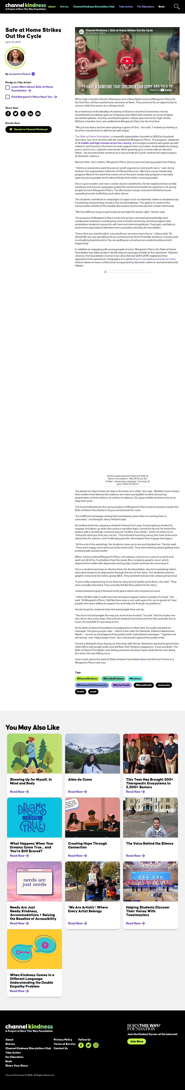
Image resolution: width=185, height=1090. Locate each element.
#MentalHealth (144, 685)
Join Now (136, 1041)
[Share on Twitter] (15, 113)
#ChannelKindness (87, 678)
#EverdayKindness (113, 678)
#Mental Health (121, 685)
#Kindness (135, 678)
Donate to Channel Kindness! (31, 129)
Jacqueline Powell (19, 74)
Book (162, 6)
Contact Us (61, 1048)
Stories (64, 6)
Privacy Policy (63, 1039)
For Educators (146, 6)
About (52, 6)
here (143, 659)
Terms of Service (65, 1044)
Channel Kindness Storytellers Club (93, 6)
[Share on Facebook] (8, 113)
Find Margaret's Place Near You (32, 96)
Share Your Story (16, 1065)
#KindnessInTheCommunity (92, 685)
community (164, 685)
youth (93, 691)
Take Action (126, 6)
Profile (80, 691)
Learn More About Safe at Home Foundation (32, 88)
